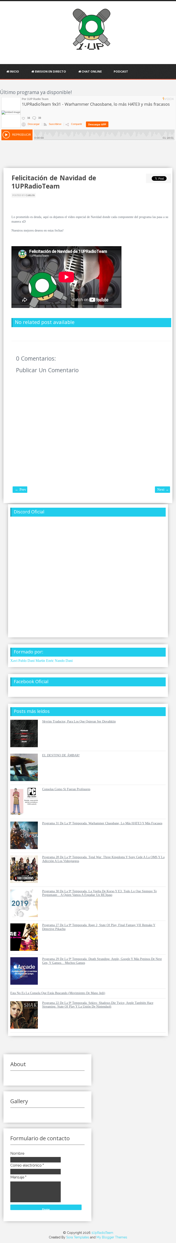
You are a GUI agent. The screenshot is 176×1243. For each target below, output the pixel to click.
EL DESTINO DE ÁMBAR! (61, 755)
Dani (69, 661)
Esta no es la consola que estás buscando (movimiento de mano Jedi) (57, 993)
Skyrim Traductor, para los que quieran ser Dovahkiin (79, 721)
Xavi (13, 661)
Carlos (30, 195)
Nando (60, 661)
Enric (50, 661)
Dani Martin (36, 661)
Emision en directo (50, 71)
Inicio (14, 71)
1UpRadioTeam (102, 1233)
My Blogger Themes (111, 1237)
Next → (163, 489)
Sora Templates (77, 1237)
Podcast (121, 71)
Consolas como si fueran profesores (66, 789)
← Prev (20, 489)
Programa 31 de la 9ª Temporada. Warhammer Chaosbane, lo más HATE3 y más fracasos (102, 823)
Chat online (92, 71)
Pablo (22, 661)
